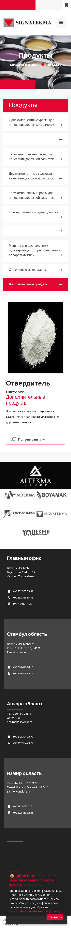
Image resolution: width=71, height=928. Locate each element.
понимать (55, 917)
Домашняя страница (23, 64)
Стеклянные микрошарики (28, 269)
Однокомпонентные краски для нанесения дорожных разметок (31, 122)
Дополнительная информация (41, 911)
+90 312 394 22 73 (23, 736)
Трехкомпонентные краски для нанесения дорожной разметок (31, 195)
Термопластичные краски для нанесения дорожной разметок (31, 157)
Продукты (54, 64)
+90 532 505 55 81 (23, 591)
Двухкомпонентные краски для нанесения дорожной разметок (31, 176)
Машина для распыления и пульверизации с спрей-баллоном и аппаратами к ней (34, 250)
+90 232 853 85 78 (23, 597)
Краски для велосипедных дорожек (34, 212)
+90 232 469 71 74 (23, 806)
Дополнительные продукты (28, 284)
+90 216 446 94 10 (23, 667)
